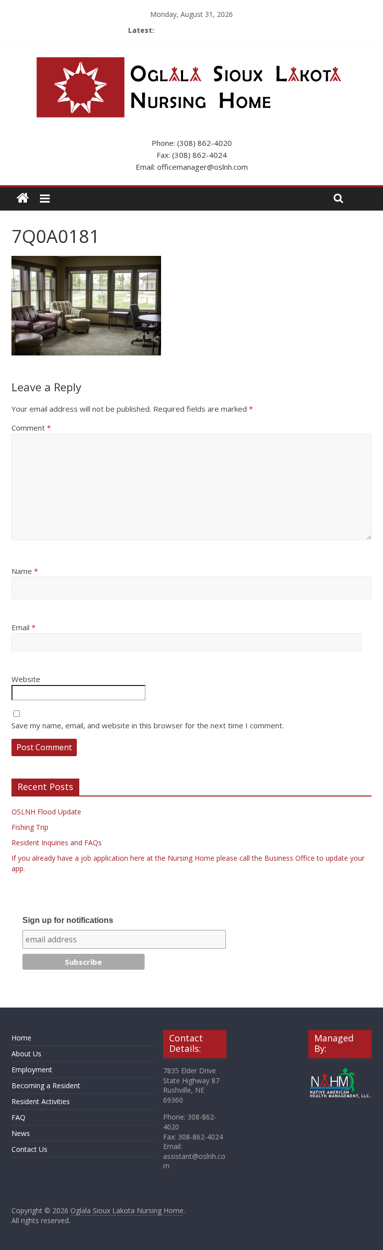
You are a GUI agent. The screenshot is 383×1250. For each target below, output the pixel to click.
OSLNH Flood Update (46, 811)
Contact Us (29, 1149)
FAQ (18, 1117)
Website (25, 679)
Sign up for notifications (67, 920)
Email (23, 627)
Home (21, 1037)
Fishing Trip (29, 827)
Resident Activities (40, 1101)
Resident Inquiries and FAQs (56, 842)
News (20, 1133)
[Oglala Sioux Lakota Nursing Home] (22, 198)
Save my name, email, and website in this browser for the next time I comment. (147, 725)
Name (24, 571)
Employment (31, 1069)
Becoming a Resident (45, 1085)
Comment (31, 428)
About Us (26, 1053)
